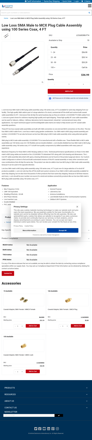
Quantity (51, 79)
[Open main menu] (89, 6)
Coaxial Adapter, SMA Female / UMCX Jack (18, 355)
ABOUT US (9, 401)
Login (76, 1)
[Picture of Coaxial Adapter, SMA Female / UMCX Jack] (24, 342)
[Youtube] (44, 429)
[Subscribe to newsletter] (59, 415)
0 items (87, 1)
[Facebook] (39, 429)
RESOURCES (10, 394)
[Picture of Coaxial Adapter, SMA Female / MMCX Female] (24, 297)
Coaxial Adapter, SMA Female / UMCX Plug (62, 309)
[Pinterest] (52, 429)
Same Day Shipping (52, 1)
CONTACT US (10, 407)
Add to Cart (69, 91)
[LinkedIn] (48, 429)
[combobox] (46, 12)
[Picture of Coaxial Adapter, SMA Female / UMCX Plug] (68, 297)
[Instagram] (57, 429)
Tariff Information (34, 1)
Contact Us (8, 273)
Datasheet (9, 222)
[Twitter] (35, 429)
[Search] (89, 12)
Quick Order (67, 1)
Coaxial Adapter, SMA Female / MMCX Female (19, 309)
